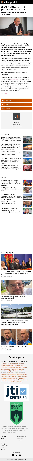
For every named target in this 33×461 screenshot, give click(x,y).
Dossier (3, 440)
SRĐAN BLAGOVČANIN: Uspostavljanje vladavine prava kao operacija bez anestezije (11, 153)
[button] (31, 2)
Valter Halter (4, 445)
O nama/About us (21, 436)
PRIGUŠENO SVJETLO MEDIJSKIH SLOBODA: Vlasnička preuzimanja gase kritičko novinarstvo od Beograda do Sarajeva (11, 146)
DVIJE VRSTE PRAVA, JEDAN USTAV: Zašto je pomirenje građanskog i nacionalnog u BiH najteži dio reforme (11, 161)
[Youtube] (20, 455)
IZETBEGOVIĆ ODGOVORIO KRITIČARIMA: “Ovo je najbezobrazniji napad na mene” (10, 210)
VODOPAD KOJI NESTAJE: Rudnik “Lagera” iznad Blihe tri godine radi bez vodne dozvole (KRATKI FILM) (11, 138)
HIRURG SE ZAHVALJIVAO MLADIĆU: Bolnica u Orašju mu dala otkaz (11, 189)
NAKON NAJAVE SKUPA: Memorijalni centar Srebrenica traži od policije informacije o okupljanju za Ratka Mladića (11, 197)
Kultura (3, 449)
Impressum (20, 438)
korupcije (14, 79)
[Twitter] (16, 455)
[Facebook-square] (13, 455)
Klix (6, 93)
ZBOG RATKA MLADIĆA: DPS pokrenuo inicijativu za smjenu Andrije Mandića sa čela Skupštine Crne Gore (11, 182)
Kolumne (3, 442)
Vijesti (2, 438)
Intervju (3, 444)
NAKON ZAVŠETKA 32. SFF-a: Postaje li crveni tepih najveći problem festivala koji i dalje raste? (11, 167)
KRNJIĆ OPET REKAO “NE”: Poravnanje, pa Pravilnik (8, 202)
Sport (2, 447)
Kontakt (19, 440)
